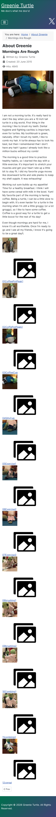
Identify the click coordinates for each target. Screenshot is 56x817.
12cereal (7, 782)
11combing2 (9, 737)
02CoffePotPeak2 (12, 326)
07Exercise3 (9, 554)
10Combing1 (9, 691)
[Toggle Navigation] (4, 22)
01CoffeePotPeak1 (12, 281)
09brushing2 (9, 645)
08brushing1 (9, 600)
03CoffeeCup (10, 372)
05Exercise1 (9, 463)
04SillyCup (8, 418)
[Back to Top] (51, 811)
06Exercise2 (9, 509)
